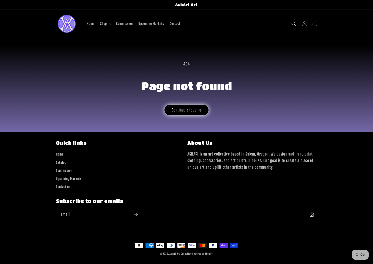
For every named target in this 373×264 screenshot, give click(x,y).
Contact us (63, 186)
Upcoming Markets (69, 179)
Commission (64, 170)
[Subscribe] (136, 214)
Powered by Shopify (202, 253)
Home (60, 154)
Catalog (61, 162)
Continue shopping (187, 110)
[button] (105, 24)
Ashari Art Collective (180, 253)
